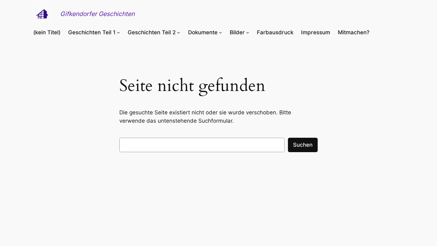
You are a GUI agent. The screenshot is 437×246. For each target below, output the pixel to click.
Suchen (303, 145)
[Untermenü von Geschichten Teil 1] (118, 32)
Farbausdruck (275, 32)
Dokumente (203, 32)
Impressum (315, 32)
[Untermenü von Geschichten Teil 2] (178, 32)
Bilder (237, 32)
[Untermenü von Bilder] (247, 32)
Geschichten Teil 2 (152, 32)
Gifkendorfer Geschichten (97, 14)
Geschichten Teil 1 (91, 32)
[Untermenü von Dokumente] (220, 32)
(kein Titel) (46, 32)
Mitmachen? (353, 32)
